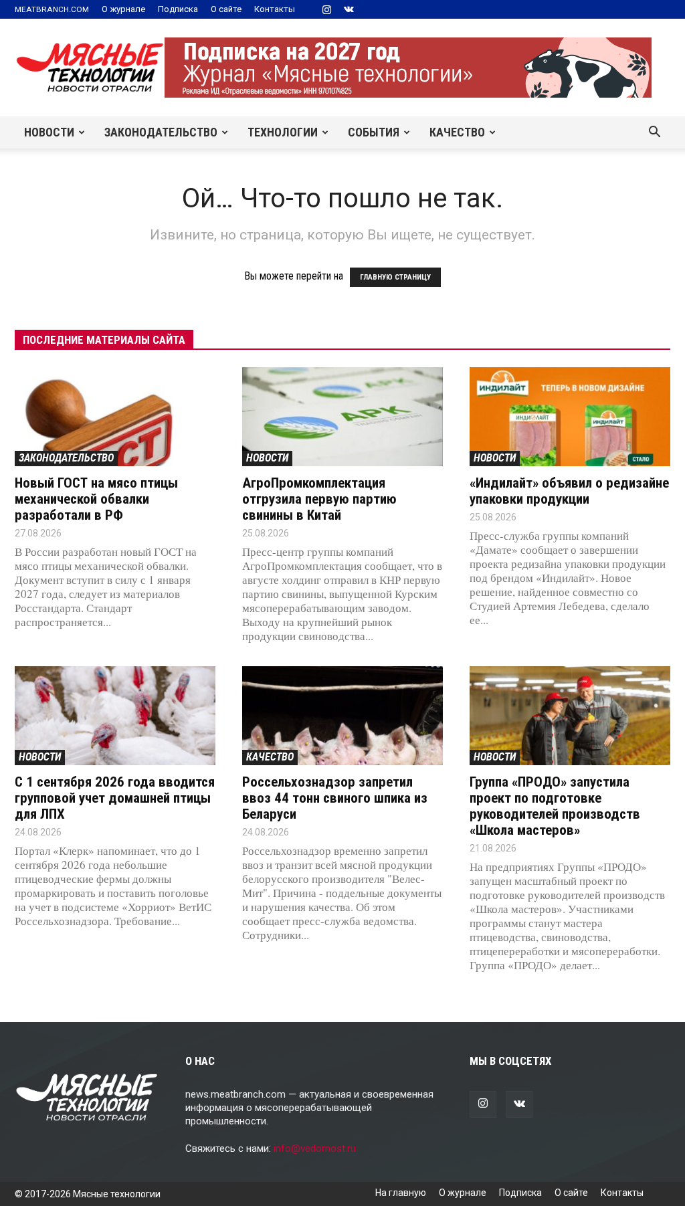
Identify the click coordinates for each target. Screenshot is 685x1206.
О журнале (123, 9)
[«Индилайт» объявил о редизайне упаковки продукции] (570, 416)
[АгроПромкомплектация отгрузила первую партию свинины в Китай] (342, 416)
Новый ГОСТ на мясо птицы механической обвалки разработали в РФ (96, 499)
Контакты (274, 9)
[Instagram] (326, 9)
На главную (400, 1192)
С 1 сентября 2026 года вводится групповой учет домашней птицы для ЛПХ (115, 798)
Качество (457, 132)
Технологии (283, 132)
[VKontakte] (348, 9)
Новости (49, 132)
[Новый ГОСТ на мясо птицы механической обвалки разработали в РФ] (115, 416)
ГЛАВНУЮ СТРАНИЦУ (395, 277)
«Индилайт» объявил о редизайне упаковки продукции (569, 491)
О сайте (226, 9)
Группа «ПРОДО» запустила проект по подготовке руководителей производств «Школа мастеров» (555, 806)
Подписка (178, 9)
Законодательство (160, 132)
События (373, 132)
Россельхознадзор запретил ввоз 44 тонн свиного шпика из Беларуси (334, 798)
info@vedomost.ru (315, 1148)
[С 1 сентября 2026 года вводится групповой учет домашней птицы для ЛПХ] (115, 715)
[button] (654, 133)
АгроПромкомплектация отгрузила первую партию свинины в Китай (319, 499)
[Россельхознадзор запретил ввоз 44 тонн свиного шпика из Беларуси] (342, 715)
